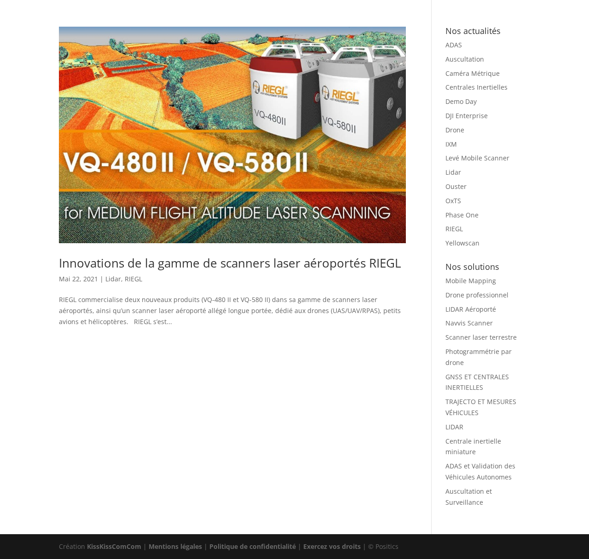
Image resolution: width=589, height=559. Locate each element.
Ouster (456, 186)
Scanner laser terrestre (481, 337)
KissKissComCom (114, 546)
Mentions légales (175, 546)
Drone (454, 129)
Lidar (113, 278)
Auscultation (464, 59)
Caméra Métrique (472, 73)
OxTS (453, 200)
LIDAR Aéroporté (470, 309)
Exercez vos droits (332, 546)
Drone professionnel (476, 295)
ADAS (453, 44)
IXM (451, 144)
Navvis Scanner (469, 323)
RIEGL (133, 278)
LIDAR (454, 426)
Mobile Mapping (470, 280)
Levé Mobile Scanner (477, 158)
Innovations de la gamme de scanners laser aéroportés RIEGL (230, 263)
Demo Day (461, 101)
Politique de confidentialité (252, 546)
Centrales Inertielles (476, 87)
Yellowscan (462, 243)
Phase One (462, 215)
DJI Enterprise (466, 115)
